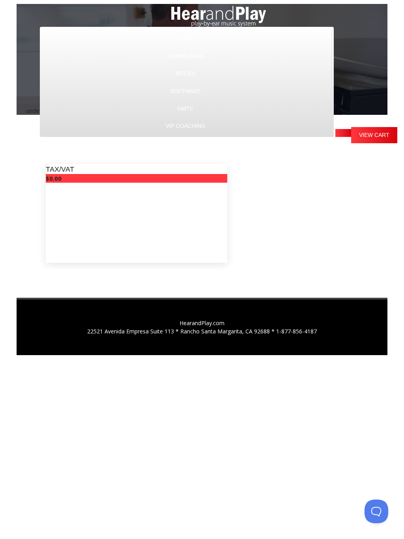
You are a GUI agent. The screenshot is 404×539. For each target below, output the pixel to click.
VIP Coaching (186, 126)
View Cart (374, 135)
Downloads (186, 56)
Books (185, 73)
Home (185, 39)
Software (185, 91)
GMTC (185, 108)
